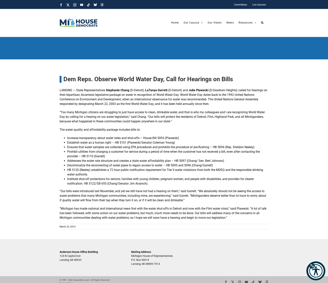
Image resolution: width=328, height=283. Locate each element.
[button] (315, 270)
